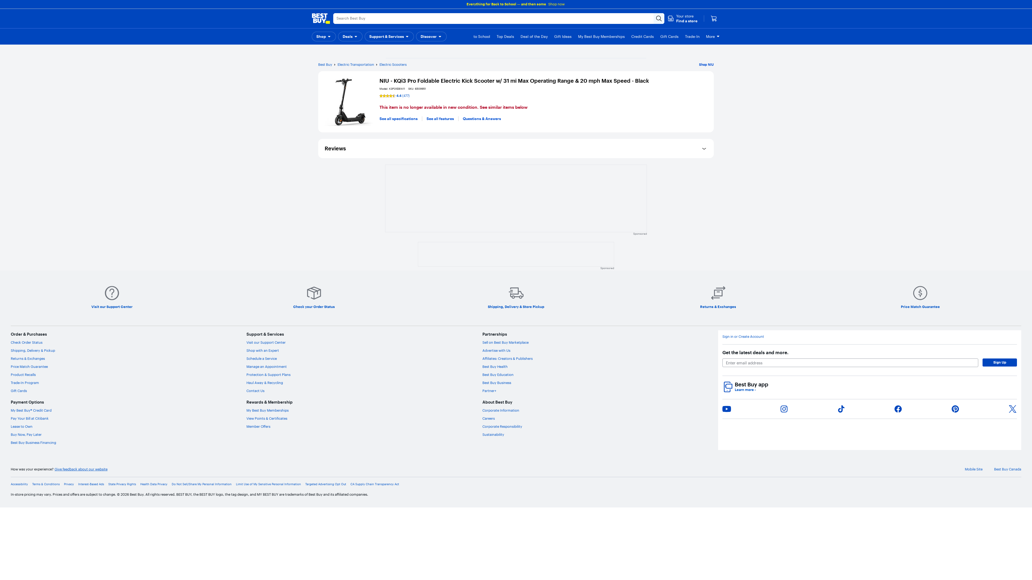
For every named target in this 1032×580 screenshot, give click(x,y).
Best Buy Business (496, 382)
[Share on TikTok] (841, 409)
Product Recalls (23, 374)
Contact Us (255, 391)
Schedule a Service (261, 358)
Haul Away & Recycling (264, 382)
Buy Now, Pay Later (26, 434)
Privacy (69, 484)
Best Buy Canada (1007, 469)
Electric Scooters (393, 64)
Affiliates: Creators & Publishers (507, 358)
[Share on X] (1012, 409)
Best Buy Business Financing (33, 442)
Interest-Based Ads (91, 484)
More (710, 36)
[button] (682, 18)
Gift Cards (19, 391)
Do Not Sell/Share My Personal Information (202, 484)
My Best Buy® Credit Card (31, 410)
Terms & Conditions (46, 484)
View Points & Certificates (266, 418)
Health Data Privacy (153, 484)
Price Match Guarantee (29, 366)
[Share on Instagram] (784, 409)
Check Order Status (26, 342)
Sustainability (493, 434)
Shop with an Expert (262, 350)
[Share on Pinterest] (955, 409)
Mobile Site (974, 469)
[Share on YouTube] (726, 409)
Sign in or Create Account (743, 337)
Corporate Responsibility (502, 426)
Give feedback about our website (81, 469)
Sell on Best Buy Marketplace (505, 342)
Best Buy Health (495, 366)
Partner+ (489, 391)
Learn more (745, 390)
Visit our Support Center (266, 342)
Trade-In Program (25, 382)
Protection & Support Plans (268, 374)
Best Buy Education (498, 374)
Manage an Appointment (266, 366)
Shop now (556, 4)
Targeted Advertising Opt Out (325, 484)
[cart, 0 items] (714, 18)
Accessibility (19, 484)
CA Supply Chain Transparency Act (374, 484)
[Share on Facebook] (898, 409)
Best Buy (325, 64)
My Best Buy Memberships (267, 410)
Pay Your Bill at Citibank (30, 418)
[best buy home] (321, 18)
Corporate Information (500, 410)
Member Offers (258, 426)
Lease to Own (22, 426)
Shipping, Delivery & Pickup (33, 350)
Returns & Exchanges (28, 358)
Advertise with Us (496, 350)
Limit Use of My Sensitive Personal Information (268, 484)
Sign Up (999, 362)
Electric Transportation (356, 64)
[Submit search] (659, 18)
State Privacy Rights (122, 484)
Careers (488, 418)
